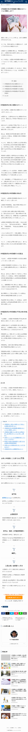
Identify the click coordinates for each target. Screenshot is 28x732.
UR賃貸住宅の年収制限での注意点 (14, 89)
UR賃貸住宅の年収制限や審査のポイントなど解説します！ (14, 429)
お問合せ (19, 727)
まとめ (6, 95)
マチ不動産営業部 (14, 639)
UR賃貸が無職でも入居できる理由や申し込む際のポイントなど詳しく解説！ (14, 433)
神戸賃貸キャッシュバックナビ (14, 1)
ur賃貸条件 (5, 606)
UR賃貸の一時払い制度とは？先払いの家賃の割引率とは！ (14, 425)
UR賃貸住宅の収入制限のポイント (14, 84)
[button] (3, 613)
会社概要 (12, 727)
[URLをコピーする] (25, 613)
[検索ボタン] (26, 2)
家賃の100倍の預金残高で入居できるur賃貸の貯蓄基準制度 (14, 442)
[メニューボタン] (2, 2)
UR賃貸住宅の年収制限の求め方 (13, 86)
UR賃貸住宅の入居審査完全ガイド (13, 449)
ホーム (8, 727)
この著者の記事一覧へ (14, 643)
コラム (15, 727)
